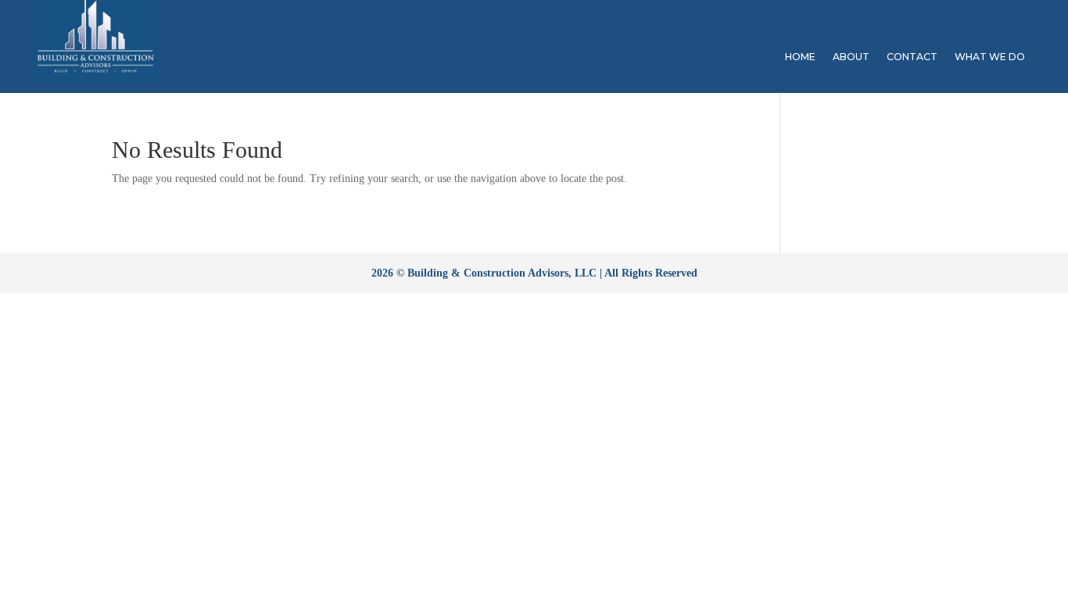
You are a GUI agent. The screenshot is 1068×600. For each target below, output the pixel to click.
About (851, 57)
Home (800, 57)
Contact (912, 57)
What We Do (990, 57)
